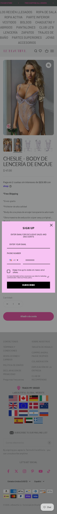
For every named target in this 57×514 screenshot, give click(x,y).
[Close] (51, 225)
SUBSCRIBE (28, 285)
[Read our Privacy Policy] (48, 277)
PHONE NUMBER (14, 253)
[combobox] (14, 260)
